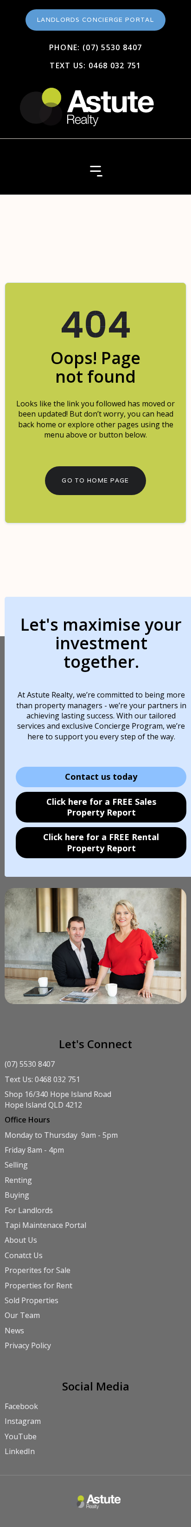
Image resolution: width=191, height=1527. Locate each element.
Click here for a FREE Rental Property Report (101, 842)
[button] (95, 171)
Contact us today (101, 776)
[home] (85, 102)
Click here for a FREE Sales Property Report (101, 807)
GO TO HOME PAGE (95, 480)
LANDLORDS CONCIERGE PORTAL (95, 20)
